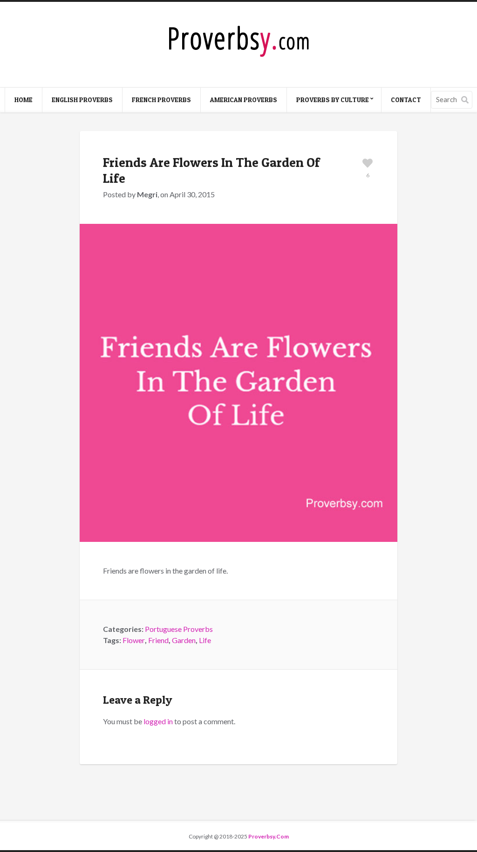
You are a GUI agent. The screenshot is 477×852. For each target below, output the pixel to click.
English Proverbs (82, 100)
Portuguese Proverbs (179, 628)
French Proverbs (161, 100)
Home (23, 100)
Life (205, 640)
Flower (134, 640)
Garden (184, 640)
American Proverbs (243, 100)
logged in (158, 721)
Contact (406, 100)
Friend (158, 640)
